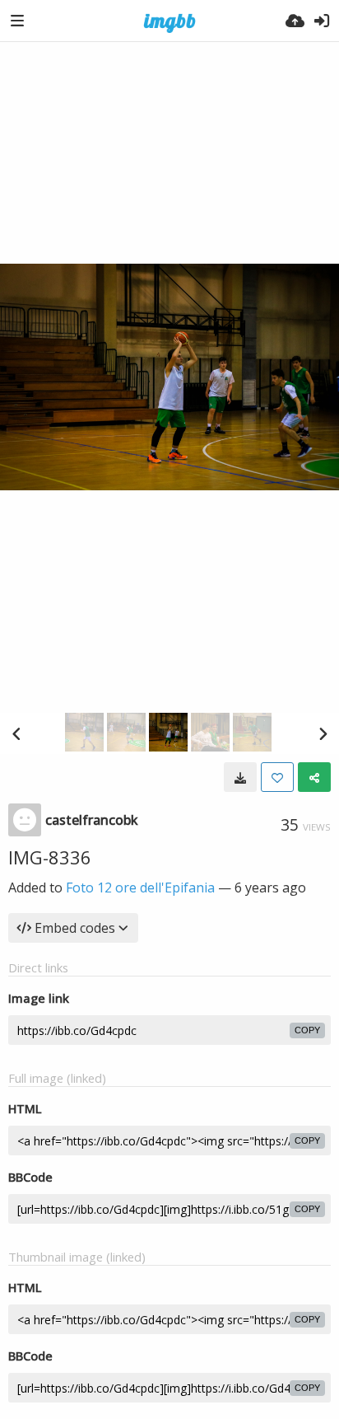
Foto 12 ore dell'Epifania (140, 887)
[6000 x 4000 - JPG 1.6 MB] (240, 777)
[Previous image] (16, 733)
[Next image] (322, 733)
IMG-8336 (49, 857)
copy (307, 1030)
